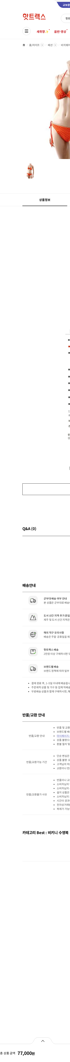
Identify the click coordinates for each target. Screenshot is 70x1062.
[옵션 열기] (42, 1040)
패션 (50, 45)
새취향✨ (43, 31)
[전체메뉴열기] (26, 31)
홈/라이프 (34, 45)
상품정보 (44, 199)
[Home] (23, 44)
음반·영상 (60, 31)
